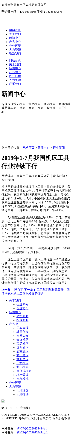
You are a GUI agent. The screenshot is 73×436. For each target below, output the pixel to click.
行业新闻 (59, 147)
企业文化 (22, 308)
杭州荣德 (22, 374)
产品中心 (15, 41)
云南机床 (22, 351)
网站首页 (15, 30)
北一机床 (22, 367)
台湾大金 (22, 335)
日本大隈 (22, 327)
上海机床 (22, 363)
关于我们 (15, 34)
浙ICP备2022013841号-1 (32, 428)
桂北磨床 (22, 359)
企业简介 (22, 304)
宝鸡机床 (22, 343)
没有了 (12, 289)
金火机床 (22, 339)
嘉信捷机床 (23, 370)
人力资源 (15, 49)
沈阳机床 (22, 347)
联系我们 (15, 53)
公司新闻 (22, 316)
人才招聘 (22, 394)
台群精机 (22, 378)
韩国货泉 (22, 331)
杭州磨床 (22, 355)
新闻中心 (15, 37)
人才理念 (22, 390)
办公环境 (15, 45)
